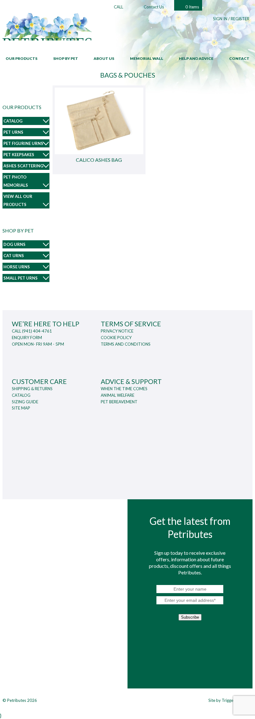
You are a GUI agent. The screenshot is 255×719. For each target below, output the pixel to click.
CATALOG (21, 395)
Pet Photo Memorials (15, 181)
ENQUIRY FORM (27, 337)
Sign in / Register (231, 18)
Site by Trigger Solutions (230, 700)
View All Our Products (17, 200)
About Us (104, 58)
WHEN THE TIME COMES (124, 388)
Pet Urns (13, 132)
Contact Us (154, 6)
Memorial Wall (146, 58)
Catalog (12, 120)
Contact (239, 58)
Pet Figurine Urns (23, 143)
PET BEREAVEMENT (119, 401)
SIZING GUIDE (25, 401)
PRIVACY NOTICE (117, 330)
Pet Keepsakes (18, 154)
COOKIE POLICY (116, 337)
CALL (118, 6)
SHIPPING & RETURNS (32, 388)
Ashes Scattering (23, 165)
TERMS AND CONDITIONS (126, 344)
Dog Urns (14, 244)
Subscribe (190, 617)
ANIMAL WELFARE (117, 395)
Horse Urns (16, 266)
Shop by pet (65, 58)
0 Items (192, 6)
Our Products (21, 58)
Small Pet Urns (20, 278)
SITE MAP (21, 407)
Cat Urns (13, 255)
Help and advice (196, 58)
